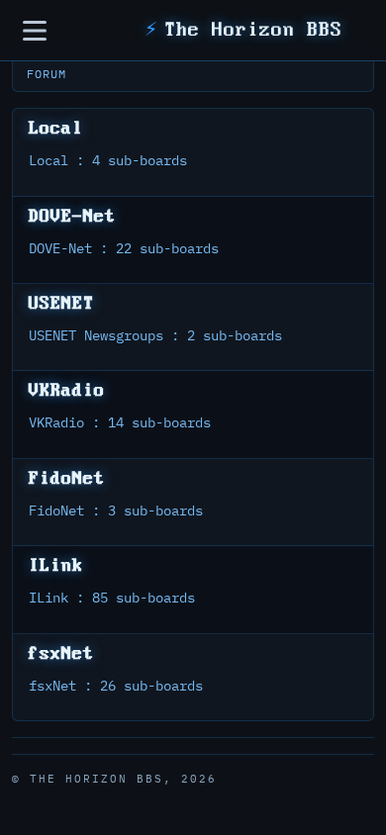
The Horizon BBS (243, 30)
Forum (46, 73)
